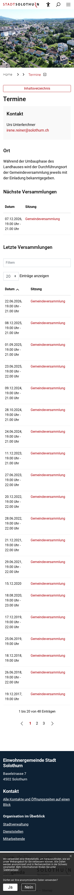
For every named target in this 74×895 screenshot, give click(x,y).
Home (7, 74)
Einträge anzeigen (34, 276)
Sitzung (30, 207)
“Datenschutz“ (11, 869)
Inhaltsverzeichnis (37, 88)
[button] (67, 4)
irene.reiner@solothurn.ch (28, 130)
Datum (10, 207)
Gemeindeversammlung (42, 219)
